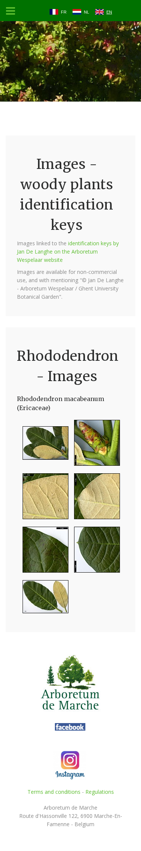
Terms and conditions (53, 791)
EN (109, 12)
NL (86, 12)
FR (64, 12)
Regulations (99, 791)
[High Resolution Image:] (42, 446)
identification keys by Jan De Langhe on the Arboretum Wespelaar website (68, 251)
